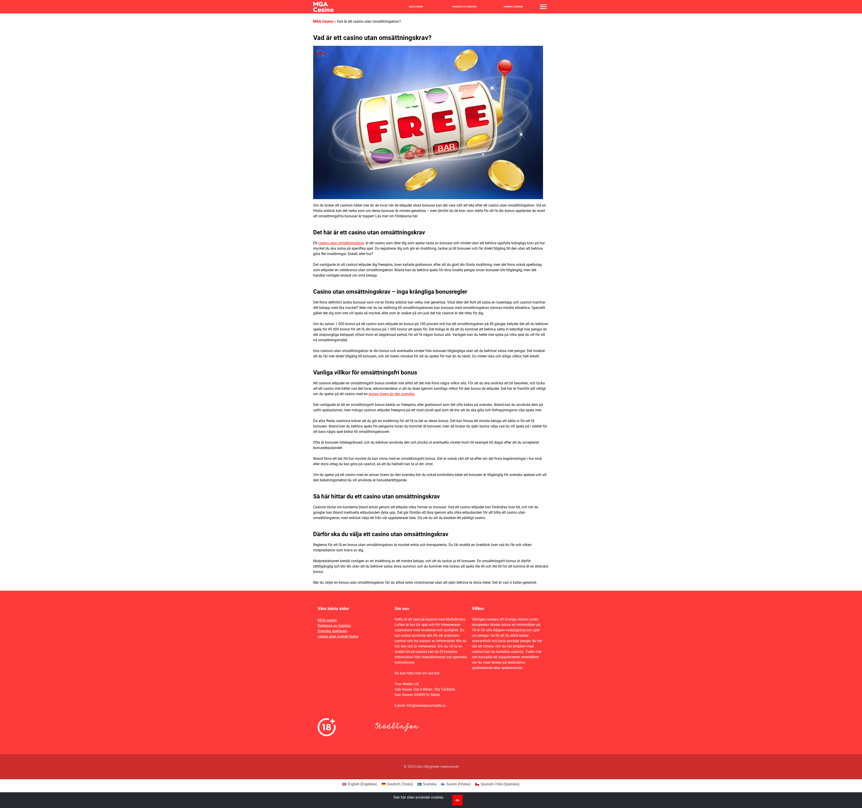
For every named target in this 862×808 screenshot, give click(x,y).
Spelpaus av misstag (464, 7)
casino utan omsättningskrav (341, 243)
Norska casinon (513, 7)
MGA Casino (416, 7)
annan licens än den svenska (391, 394)
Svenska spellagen (332, 631)
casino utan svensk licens (338, 636)
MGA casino (327, 620)
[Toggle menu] (543, 6)
